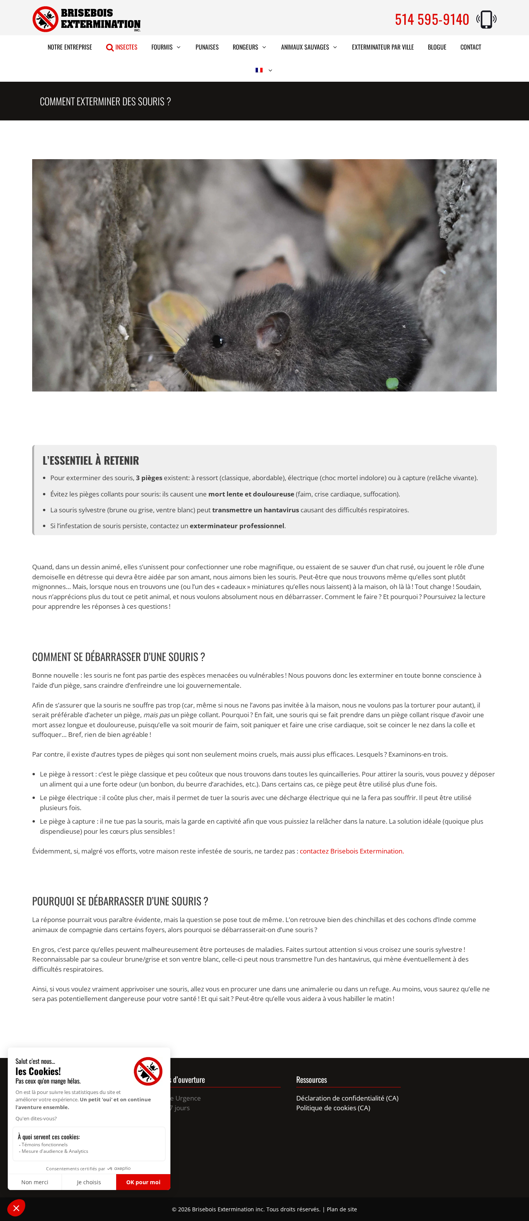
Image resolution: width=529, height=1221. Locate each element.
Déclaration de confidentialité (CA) (347, 1098)
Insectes (125, 47)
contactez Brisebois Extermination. (352, 851)
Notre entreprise (70, 47)
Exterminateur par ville (383, 47)
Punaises (207, 47)
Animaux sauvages (305, 47)
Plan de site (342, 1209)
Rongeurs (245, 47)
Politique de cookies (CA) (333, 1107)
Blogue (437, 47)
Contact (470, 47)
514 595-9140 (432, 19)
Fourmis (162, 47)
